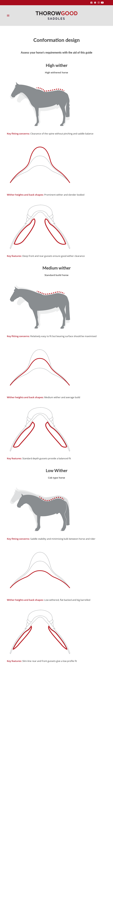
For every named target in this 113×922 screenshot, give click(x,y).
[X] (95, 2)
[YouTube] (102, 2)
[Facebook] (91, 2)
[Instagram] (98, 2)
